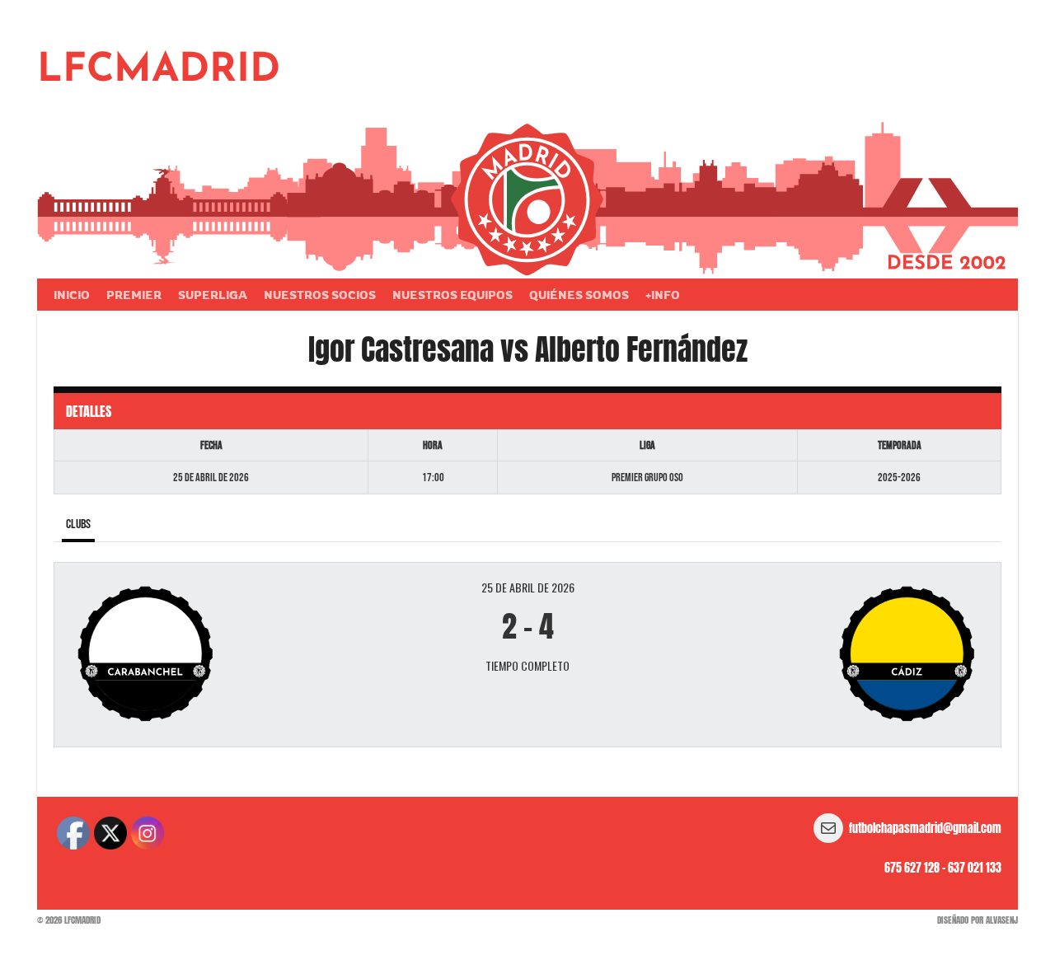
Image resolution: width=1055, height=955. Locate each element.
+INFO (662, 295)
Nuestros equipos (452, 295)
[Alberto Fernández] (831, 655)
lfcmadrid (158, 71)
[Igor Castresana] (223, 655)
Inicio (72, 295)
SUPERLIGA (212, 295)
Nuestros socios (320, 295)
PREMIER (134, 295)
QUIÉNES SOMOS (579, 295)
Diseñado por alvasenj (977, 920)
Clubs (78, 524)
